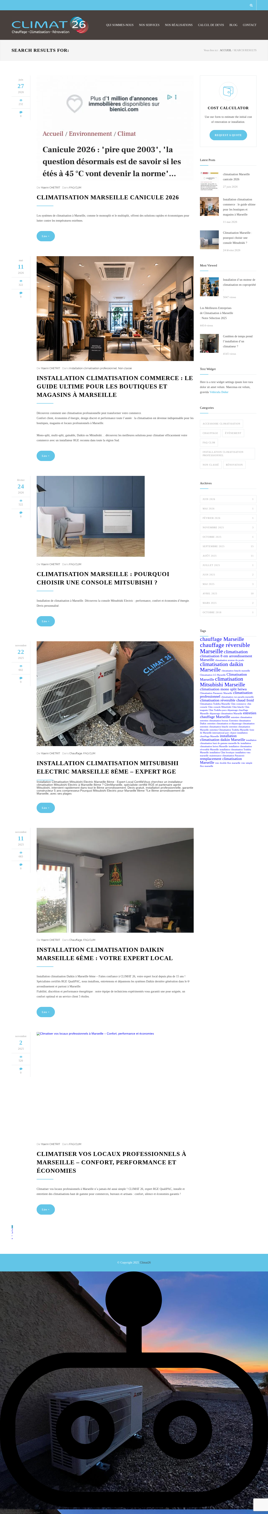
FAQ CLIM (75, 187)
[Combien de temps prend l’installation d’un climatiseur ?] (209, 343)
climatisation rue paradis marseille (237, 697)
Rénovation (234, 465)
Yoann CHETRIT (50, 187)
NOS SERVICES (149, 25)
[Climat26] (50, 25)
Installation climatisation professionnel (93, 368)
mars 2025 (228, 603)
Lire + (46, 236)
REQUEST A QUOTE (228, 135)
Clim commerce (238, 704)
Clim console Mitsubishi (219, 707)
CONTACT (249, 25)
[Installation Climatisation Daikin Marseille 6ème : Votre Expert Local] (115, 880)
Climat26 (145, 1262)
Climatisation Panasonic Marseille (216, 693)
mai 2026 (228, 508)
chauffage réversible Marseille (225, 647)
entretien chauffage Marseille (228, 715)
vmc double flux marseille (227, 763)
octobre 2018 (228, 612)
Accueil (226, 50)
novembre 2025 (228, 527)
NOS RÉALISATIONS (179, 25)
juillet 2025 (228, 565)
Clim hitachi (238, 707)
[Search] (251, 5)
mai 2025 (228, 584)
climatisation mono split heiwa (223, 689)
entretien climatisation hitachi (214, 727)
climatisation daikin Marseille (221, 667)
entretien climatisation (241, 717)
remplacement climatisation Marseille (221, 761)
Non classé (125, 368)
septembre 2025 (228, 546)
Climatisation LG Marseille (213, 675)
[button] (134, 1391)
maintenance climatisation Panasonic (227, 755)
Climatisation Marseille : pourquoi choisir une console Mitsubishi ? (237, 237)
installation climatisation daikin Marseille (222, 738)
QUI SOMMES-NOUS (120, 25)
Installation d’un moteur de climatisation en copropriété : (239, 284)
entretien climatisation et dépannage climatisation (231, 723)
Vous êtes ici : (211, 50)
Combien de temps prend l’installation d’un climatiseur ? (238, 341)
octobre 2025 (228, 537)
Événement (233, 433)
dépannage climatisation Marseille (226, 713)
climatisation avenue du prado (229, 660)
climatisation (236, 651)
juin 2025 (228, 574)
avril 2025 (228, 593)
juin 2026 (228, 499)
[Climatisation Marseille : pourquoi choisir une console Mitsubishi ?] (115, 516)
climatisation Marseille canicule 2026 (108, 197)
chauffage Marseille (222, 639)
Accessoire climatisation (221, 423)
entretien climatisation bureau (214, 720)
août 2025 (228, 555)
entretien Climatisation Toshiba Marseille (229, 730)
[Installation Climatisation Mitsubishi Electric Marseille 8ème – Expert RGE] (115, 693)
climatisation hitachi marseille (236, 671)
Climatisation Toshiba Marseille (215, 704)
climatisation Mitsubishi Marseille (222, 681)
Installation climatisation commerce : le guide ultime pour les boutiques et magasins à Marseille (115, 386)
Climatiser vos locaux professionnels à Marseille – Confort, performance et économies (111, 1162)
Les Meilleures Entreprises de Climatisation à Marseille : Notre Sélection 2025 (216, 313)
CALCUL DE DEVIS (211, 25)
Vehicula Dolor (219, 392)
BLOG (233, 25)
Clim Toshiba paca (218, 710)
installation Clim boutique (222, 752)
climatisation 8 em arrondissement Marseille (226, 658)
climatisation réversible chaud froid (227, 700)
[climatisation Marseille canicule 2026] (115, 127)
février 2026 (228, 518)
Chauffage (75, 753)
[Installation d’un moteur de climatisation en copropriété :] (209, 286)
